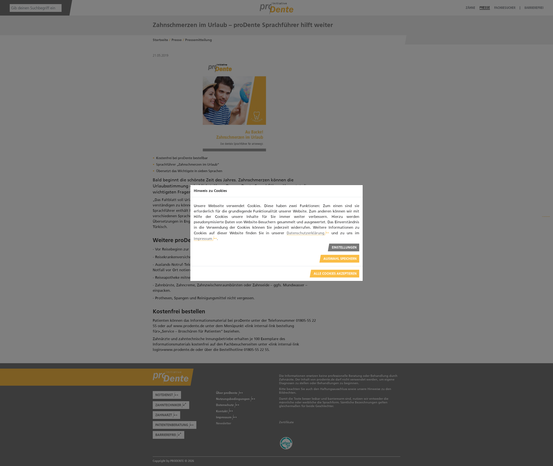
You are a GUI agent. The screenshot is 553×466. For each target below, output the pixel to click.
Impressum (203, 238)
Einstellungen (344, 247)
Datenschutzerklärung (305, 233)
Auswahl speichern (340, 258)
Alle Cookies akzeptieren (335, 273)
